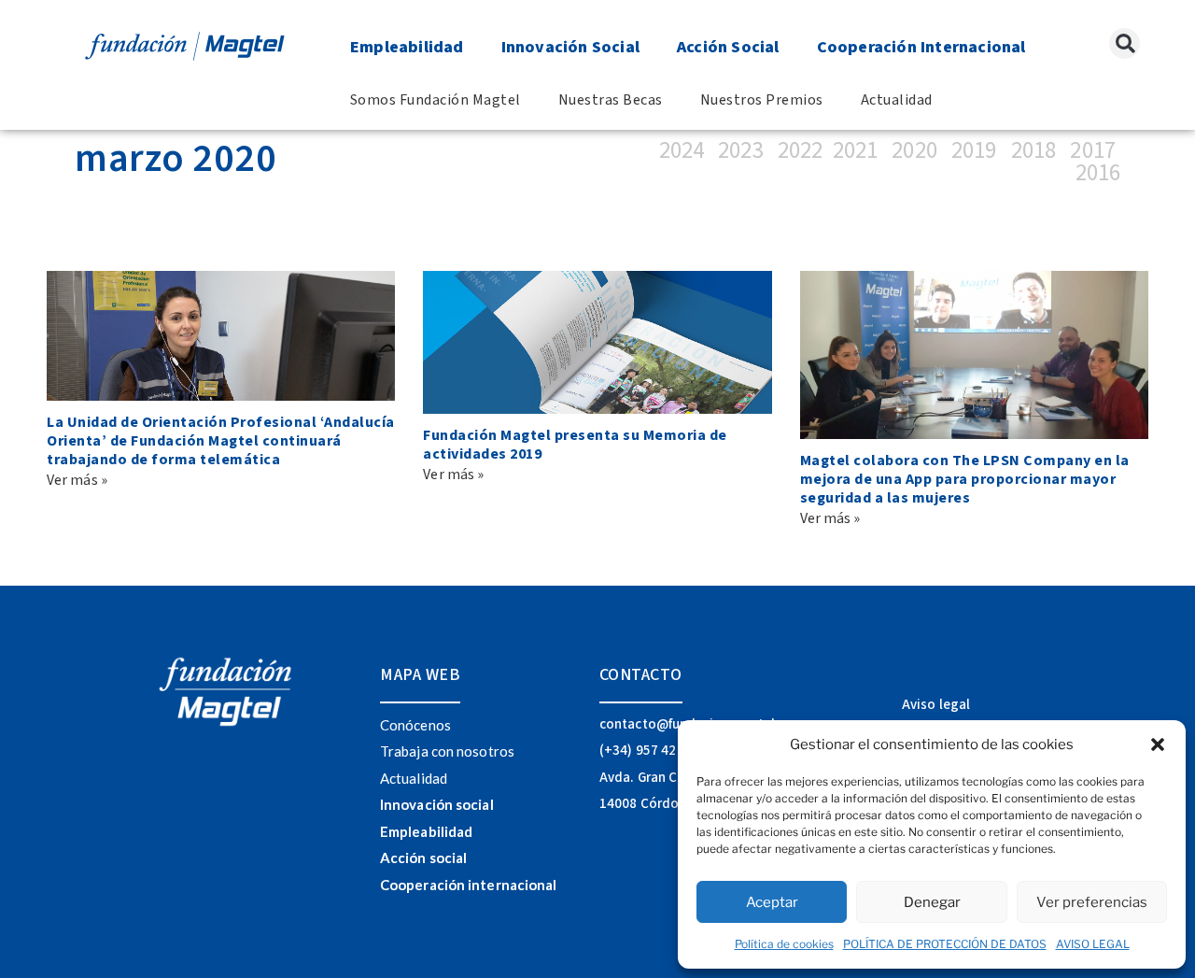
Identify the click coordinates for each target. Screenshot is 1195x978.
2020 (914, 150)
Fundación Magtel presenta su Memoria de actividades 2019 (575, 444)
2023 (743, 150)
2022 (800, 150)
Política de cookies (784, 944)
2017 (1092, 150)
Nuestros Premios (761, 100)
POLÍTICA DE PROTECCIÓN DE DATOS (945, 944)
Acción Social (728, 47)
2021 (855, 150)
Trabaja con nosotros (447, 751)
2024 (686, 150)
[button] (1157, 744)
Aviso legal (936, 705)
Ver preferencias (1091, 902)
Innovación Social (570, 47)
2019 (973, 150)
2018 (1033, 150)
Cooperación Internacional (921, 47)
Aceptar (772, 902)
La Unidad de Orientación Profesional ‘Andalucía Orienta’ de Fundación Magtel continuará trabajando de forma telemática (221, 441)
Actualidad (897, 100)
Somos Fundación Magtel (435, 100)
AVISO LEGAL (1093, 944)
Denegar (932, 902)
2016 (1098, 173)
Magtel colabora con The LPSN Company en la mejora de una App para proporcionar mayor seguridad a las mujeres (965, 479)
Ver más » (77, 480)
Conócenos (415, 724)
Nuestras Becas (610, 100)
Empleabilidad (407, 47)
